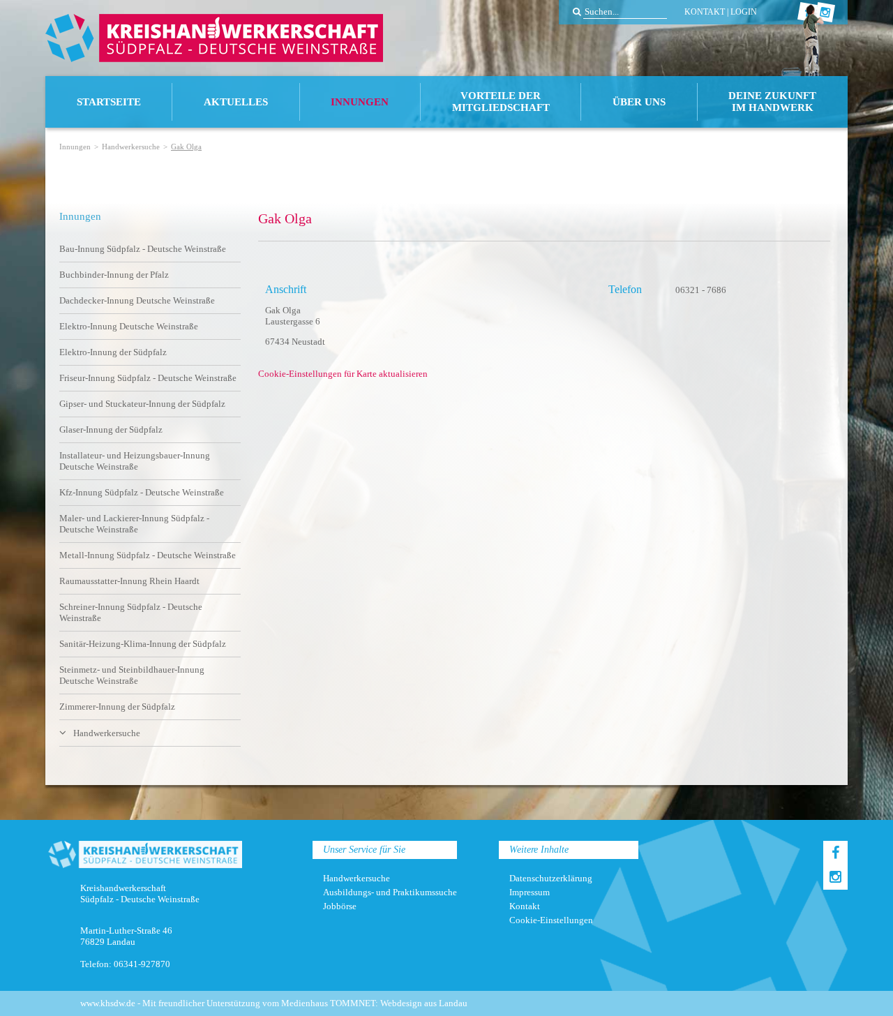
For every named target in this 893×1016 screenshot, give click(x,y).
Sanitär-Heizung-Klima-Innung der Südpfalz (142, 643)
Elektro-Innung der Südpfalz (113, 352)
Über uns (639, 101)
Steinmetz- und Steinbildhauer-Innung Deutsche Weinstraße (131, 675)
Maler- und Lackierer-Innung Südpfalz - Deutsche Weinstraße (134, 524)
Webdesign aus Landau (423, 1003)
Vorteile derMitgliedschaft (501, 101)
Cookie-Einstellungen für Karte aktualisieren (343, 373)
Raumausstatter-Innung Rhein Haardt (129, 581)
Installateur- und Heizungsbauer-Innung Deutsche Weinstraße (134, 461)
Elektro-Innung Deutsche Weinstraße (128, 326)
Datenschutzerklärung (550, 878)
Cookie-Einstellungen (551, 920)
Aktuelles (236, 101)
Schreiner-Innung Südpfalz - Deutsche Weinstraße (130, 612)
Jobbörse (340, 906)
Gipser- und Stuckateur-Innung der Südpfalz (142, 403)
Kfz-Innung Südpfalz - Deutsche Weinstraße (141, 492)
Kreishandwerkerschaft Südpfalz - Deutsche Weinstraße (214, 38)
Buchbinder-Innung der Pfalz (114, 274)
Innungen (360, 101)
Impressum (529, 892)
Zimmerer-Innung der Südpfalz (117, 706)
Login (743, 12)
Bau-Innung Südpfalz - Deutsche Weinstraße (142, 249)
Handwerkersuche (131, 146)
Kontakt (704, 12)
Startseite (109, 101)
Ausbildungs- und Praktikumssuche (390, 892)
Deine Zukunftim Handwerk (772, 101)
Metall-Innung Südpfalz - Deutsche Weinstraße (147, 555)
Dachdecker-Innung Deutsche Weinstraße (137, 300)
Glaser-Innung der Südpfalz (111, 429)
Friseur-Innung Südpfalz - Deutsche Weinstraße (148, 378)
